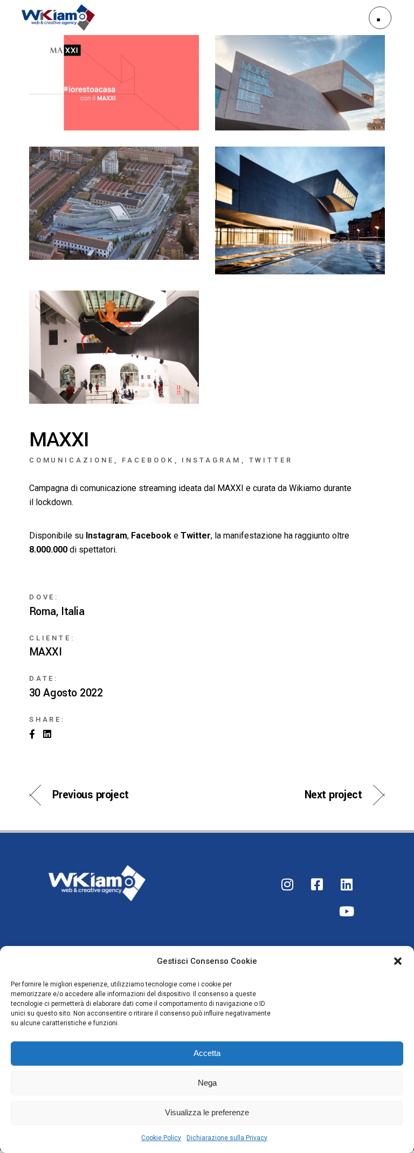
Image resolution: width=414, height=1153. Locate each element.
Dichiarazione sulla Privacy (227, 1138)
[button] (397, 961)
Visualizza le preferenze (207, 1112)
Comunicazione (71, 460)
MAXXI (45, 652)
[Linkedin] (346, 884)
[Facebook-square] (316, 884)
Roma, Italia (57, 612)
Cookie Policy (161, 1138)
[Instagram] (287, 884)
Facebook (148, 460)
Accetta (207, 1053)
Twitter (271, 460)
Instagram (211, 460)
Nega (207, 1082)
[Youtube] (346, 910)
